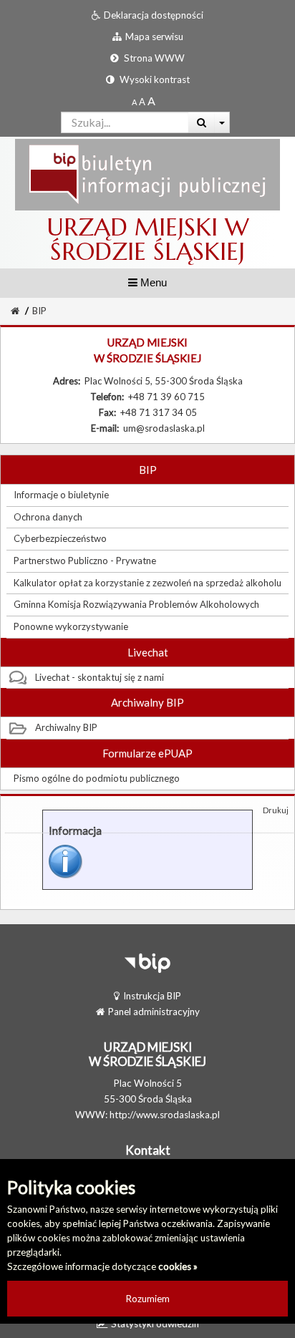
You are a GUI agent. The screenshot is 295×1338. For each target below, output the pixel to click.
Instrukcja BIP (152, 996)
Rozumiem (148, 1298)
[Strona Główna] (147, 174)
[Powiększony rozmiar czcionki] (142, 101)
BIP (39, 310)
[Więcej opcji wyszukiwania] (222, 122)
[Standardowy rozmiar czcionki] (134, 101)
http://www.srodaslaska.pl (165, 1114)
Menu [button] (152, 282)
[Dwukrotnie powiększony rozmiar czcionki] (151, 101)
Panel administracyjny (154, 1011)
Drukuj (276, 810)
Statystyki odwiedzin (155, 1323)
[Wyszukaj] (201, 122)
